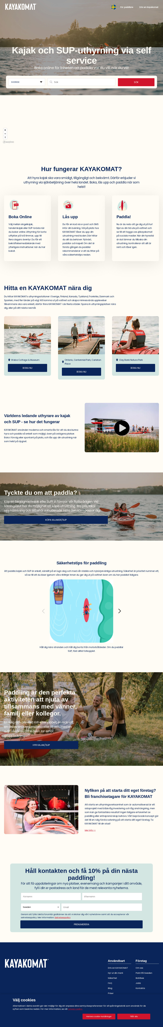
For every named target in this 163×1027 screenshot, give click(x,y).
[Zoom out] (5, 134)
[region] (81, 112)
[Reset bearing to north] (5, 137)
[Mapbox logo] (8, 142)
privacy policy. (75, 1009)
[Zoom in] (5, 130)
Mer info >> (90, 830)
